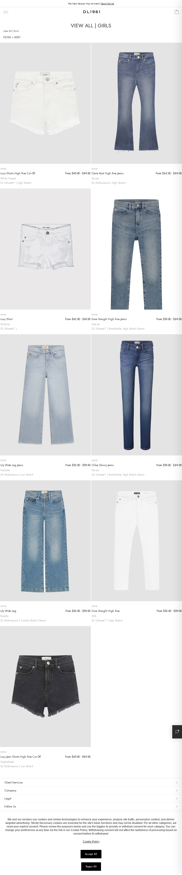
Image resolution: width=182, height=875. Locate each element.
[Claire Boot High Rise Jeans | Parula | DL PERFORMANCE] (136, 103)
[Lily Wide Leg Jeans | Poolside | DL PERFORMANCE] (45, 394)
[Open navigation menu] (5, 12)
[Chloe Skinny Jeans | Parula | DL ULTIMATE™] (136, 394)
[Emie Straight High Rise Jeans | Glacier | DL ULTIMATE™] (136, 249)
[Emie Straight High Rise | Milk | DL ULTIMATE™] (136, 540)
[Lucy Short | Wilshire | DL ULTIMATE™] (45, 249)
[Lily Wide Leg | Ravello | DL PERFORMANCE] (45, 540)
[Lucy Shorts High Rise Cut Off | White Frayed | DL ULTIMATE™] (45, 103)
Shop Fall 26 (107, 3)
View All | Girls (11, 31)
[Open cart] (177, 13)
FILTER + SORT (12, 37)
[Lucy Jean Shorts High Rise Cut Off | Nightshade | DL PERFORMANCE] (45, 686)
